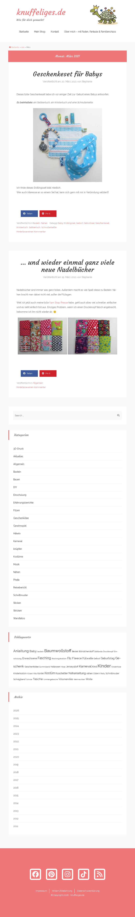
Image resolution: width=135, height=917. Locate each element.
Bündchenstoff (86, 651)
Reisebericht (20, 587)
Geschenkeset (102, 223)
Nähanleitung (77, 673)
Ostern (96, 673)
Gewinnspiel (20, 525)
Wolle (89, 679)
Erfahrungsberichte (23, 502)
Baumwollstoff (57, 650)
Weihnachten (79, 679)
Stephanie (87, 81)
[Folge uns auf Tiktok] (84, 874)
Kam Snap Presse (58, 302)
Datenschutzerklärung (88, 891)
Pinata (16, 579)
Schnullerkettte (48, 227)
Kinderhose (116, 667)
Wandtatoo (19, 618)
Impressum (41, 891)
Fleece (77, 658)
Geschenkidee (21, 518)
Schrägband (19, 679)
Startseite (24, 31)
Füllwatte (87, 658)
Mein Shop (39, 31)
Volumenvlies (66, 679)
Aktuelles (18, 456)
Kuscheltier (62, 673)
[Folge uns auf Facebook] (35, 874)
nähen (89, 673)
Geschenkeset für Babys (67, 74)
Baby (60, 223)
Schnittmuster (20, 595)
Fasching (44, 658)
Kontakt (55, 31)
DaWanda (98, 651)
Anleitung (21, 651)
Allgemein (38, 383)
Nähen (44, 223)
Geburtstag (108, 658)
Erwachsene (29, 658)
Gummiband (44, 667)
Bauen (16, 479)
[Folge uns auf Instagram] (67, 874)
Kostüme (18, 556)
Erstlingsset (69, 223)
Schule (29, 679)
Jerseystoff (72, 666)
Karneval (17, 541)
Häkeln (17, 533)
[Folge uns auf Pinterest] (51, 874)
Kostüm (49, 673)
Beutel (75, 651)
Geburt (79, 223)
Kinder (104, 665)
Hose (63, 667)
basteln (40, 651)
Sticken (17, 603)
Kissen (30, 673)
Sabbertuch (34, 227)
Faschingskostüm (59, 659)
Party (102, 673)
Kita (35, 673)
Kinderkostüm (20, 673)
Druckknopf (108, 651)
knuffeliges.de (41, 12)
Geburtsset (89, 223)
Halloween (56, 667)
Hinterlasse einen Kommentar (31, 231)
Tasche (38, 679)
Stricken (17, 610)
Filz (69, 658)
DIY (15, 487)
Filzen (16, 510)
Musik (16, 564)
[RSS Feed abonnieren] (100, 874)
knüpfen (17, 549)
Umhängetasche (50, 679)
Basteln (36, 223)
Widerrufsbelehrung (62, 891)
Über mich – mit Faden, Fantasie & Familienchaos (90, 31)
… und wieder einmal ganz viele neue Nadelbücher (67, 266)
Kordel (40, 673)
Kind (94, 666)
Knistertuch (22, 227)
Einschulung (19, 495)
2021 (22, 47)
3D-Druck (18, 448)
